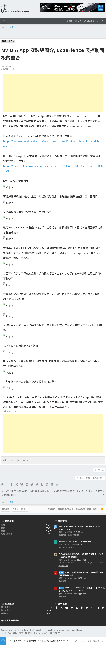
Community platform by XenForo (26, 630)
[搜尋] (97, 21)
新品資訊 (62, 581)
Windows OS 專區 (66, 547)
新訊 (4, 41)
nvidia (13, 460)
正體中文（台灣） (20, 509)
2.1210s (37, 633)
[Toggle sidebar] (102, 21)
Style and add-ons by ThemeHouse (67, 630)
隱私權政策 (80, 509)
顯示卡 (11, 41)
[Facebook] (103, 631)
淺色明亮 (5, 509)
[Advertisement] (53, 93)
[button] (4, 21)
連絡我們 (51, 509)
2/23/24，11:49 (7, 69)
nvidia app (23, 460)
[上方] (99, 509)
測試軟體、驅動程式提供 (69, 535)
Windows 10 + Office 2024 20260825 (75, 541)
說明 (89, 509)
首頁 (95, 509)
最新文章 (62, 521)
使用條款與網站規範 (65, 509)
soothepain (6, 66)
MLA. (49, 534)
